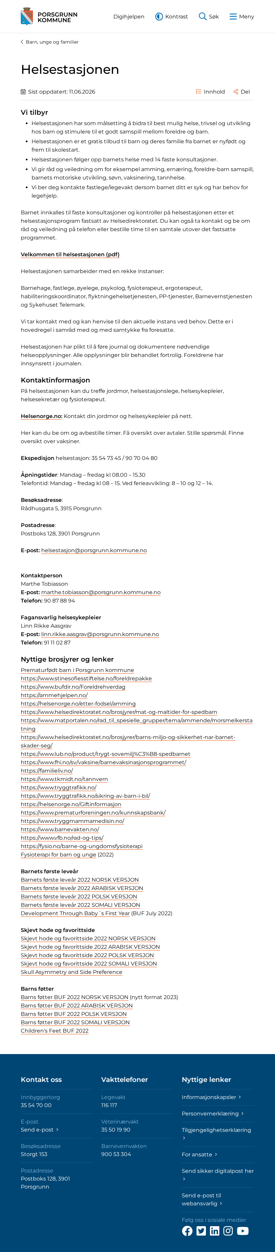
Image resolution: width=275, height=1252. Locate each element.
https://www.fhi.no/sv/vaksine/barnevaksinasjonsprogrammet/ (103, 762)
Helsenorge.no (41, 416)
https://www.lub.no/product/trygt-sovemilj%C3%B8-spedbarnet (105, 754)
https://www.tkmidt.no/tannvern (64, 779)
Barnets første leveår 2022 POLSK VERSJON (79, 896)
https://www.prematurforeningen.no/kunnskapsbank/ (93, 813)
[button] (129, 16)
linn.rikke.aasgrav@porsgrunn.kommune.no (100, 634)
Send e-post (38, 1130)
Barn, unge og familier (52, 42)
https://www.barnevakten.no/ (60, 829)
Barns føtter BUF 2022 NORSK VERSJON (74, 997)
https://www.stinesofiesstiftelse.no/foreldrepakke (86, 678)
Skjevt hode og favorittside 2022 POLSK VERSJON (87, 955)
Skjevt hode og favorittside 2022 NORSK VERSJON (88, 938)
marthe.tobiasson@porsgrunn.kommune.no (101, 592)
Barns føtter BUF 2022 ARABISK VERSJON (77, 1005)
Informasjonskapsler (209, 1097)
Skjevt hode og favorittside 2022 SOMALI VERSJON (89, 963)
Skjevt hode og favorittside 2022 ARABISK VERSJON (90, 947)
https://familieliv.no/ (47, 771)
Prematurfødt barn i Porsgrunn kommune (77, 670)
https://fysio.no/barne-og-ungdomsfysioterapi (82, 846)
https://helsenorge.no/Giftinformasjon (71, 804)
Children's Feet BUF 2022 (55, 1031)
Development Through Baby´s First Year (75, 913)
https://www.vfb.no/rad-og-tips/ (62, 838)
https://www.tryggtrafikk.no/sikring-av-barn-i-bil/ (85, 796)
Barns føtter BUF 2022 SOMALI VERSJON (75, 1022)
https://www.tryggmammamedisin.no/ (72, 821)
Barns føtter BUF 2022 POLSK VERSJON (74, 1014)
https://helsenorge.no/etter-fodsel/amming (78, 703)
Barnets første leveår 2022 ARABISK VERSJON (82, 888)
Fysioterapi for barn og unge (58, 854)
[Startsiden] (49, 16)
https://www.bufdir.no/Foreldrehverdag (73, 687)
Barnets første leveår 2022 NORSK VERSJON (80, 880)
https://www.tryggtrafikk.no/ (58, 787)
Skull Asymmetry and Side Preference (71, 972)
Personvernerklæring (211, 1113)
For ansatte (198, 1154)
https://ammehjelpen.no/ (54, 695)
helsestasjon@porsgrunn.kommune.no (94, 550)
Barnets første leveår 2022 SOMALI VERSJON (80, 905)
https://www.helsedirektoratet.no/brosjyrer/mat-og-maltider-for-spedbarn (119, 712)
